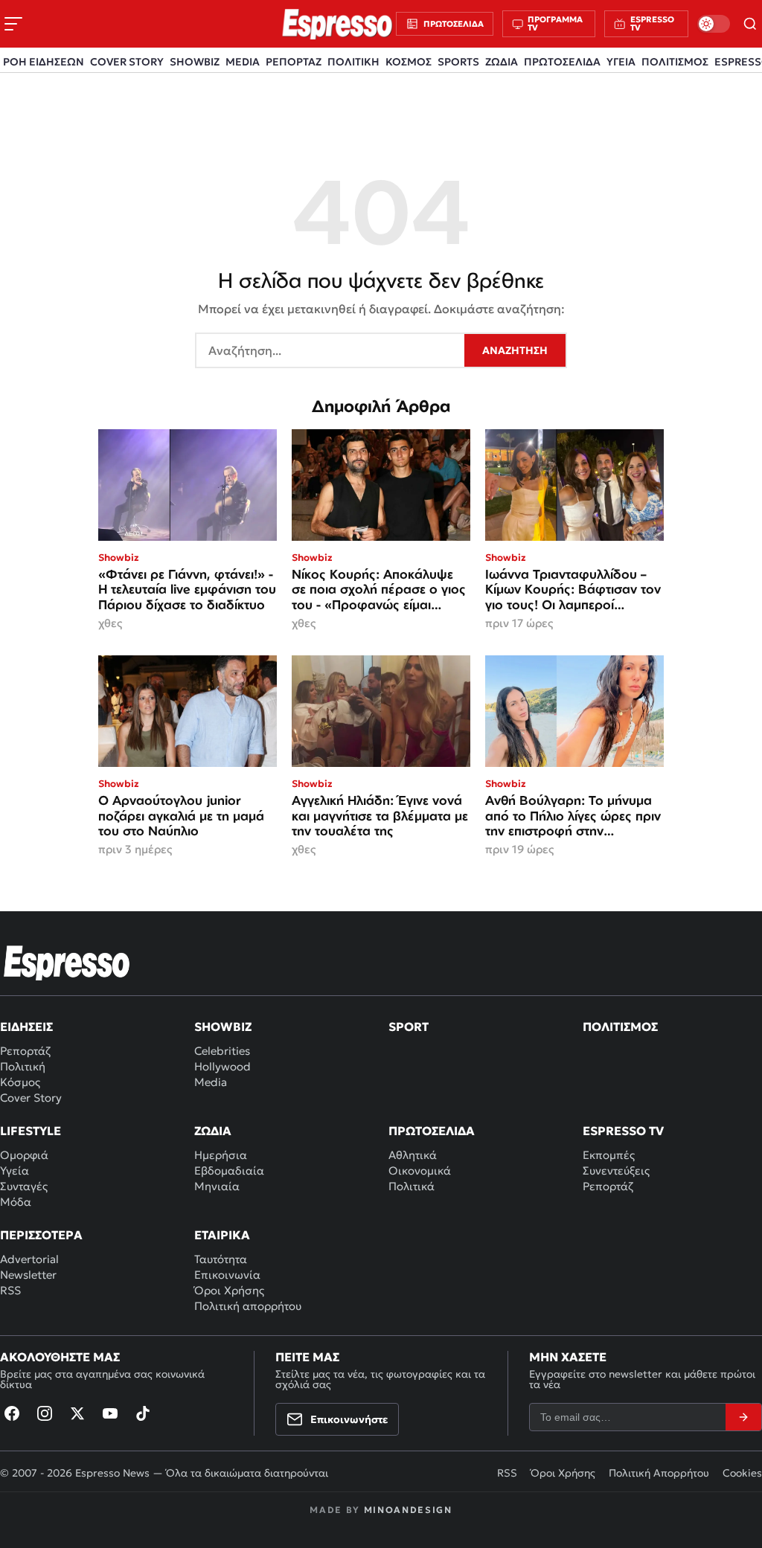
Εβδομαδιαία (229, 1170)
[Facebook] (12, 1413)
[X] (77, 1413)
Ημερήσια (220, 1155)
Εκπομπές (609, 1155)
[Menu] (13, 23)
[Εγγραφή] (743, 1417)
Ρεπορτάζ (25, 1051)
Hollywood (222, 1066)
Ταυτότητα (220, 1259)
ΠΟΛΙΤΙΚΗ (353, 61)
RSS (10, 1290)
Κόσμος (20, 1082)
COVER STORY (127, 61)
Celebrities (222, 1051)
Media (210, 1082)
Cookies (742, 1473)
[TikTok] (143, 1413)
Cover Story (31, 1098)
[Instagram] (45, 1413)
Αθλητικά (412, 1155)
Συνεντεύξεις (616, 1170)
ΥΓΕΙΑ (620, 61)
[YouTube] (110, 1413)
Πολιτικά (411, 1186)
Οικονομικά (419, 1170)
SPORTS (458, 61)
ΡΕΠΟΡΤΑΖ (293, 61)
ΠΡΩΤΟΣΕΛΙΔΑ (562, 61)
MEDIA (242, 61)
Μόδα (15, 1202)
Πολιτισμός (620, 1026)
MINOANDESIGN (408, 1509)
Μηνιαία (217, 1186)
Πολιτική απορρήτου (247, 1306)
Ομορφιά (24, 1155)
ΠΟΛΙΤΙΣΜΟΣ (674, 61)
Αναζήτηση (515, 350)
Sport (408, 1026)
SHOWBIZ (195, 61)
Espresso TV (623, 1130)
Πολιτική (22, 1066)
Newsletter (28, 1275)
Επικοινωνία (227, 1275)
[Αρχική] (67, 962)
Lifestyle (30, 1130)
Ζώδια (212, 1130)
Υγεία (14, 1170)
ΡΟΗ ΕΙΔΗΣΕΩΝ (43, 61)
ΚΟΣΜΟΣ (408, 61)
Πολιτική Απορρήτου (659, 1473)
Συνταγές (24, 1186)
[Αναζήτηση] (750, 23)
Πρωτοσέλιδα (431, 1130)
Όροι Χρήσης (229, 1290)
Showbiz (223, 1026)
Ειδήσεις (26, 1026)
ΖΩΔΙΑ (501, 61)
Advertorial (29, 1259)
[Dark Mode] (713, 24)
